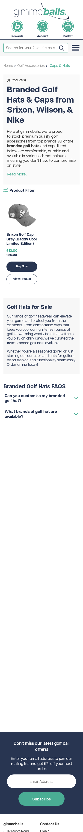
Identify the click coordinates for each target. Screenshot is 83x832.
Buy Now (22, 266)
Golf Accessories (31, 65)
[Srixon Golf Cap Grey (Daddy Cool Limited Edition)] (21, 215)
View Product (22, 279)
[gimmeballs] (41, 10)
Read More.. (17, 174)
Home (8, 65)
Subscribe (41, 799)
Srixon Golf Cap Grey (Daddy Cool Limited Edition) (21, 239)
